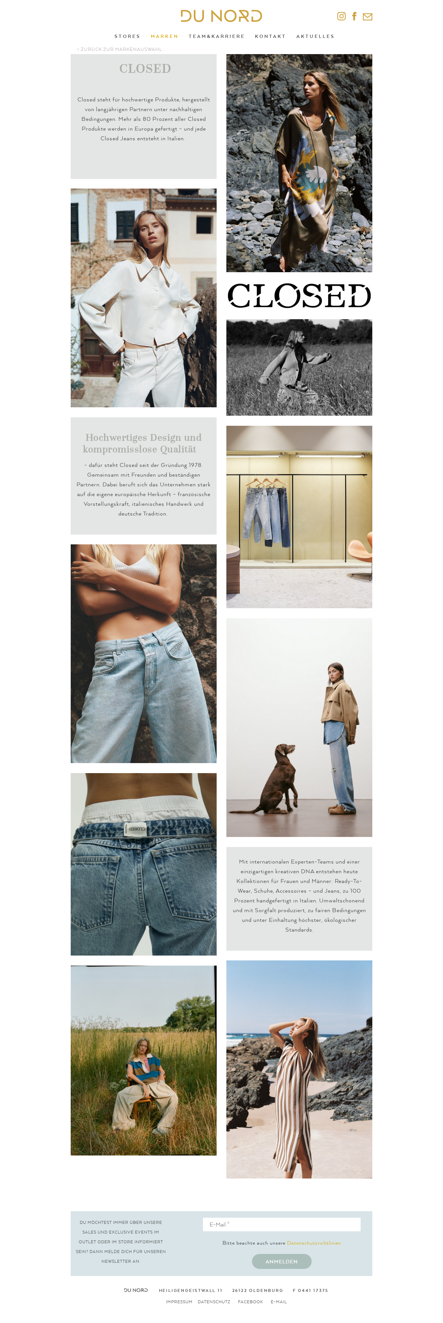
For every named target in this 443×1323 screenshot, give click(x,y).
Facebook (250, 1302)
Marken (165, 36)
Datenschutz (214, 1302)
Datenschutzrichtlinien (314, 1242)
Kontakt (270, 36)
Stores (127, 36)
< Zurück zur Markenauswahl (119, 49)
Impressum (179, 1302)
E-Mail (279, 1302)
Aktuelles (315, 36)
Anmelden (282, 1261)
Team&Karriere (217, 36)
